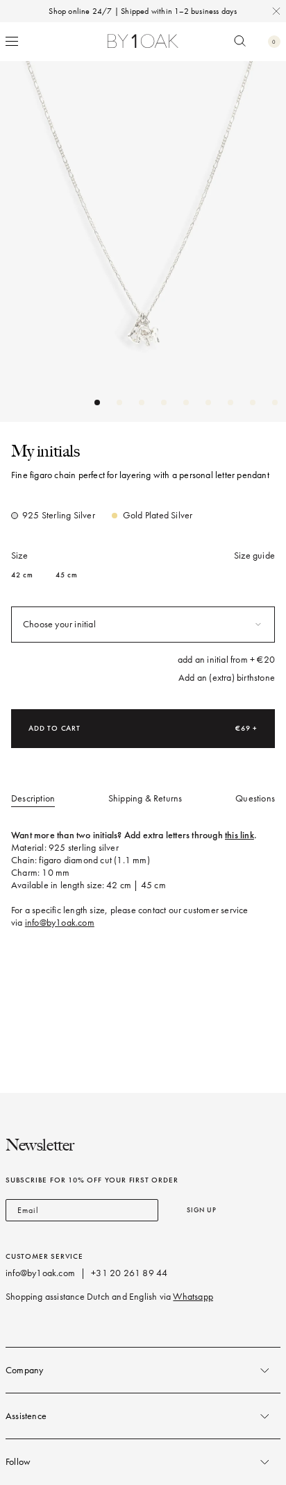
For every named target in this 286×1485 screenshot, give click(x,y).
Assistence (26, 1416)
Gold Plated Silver (158, 515)
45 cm (67, 574)
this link (239, 835)
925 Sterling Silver (58, 515)
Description (33, 798)
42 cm (22, 574)
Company (24, 1370)
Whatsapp (193, 1296)
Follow (18, 1462)
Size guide (254, 555)
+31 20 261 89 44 (129, 1273)
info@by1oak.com (59, 922)
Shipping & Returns (145, 798)
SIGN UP (202, 1209)
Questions (255, 798)
